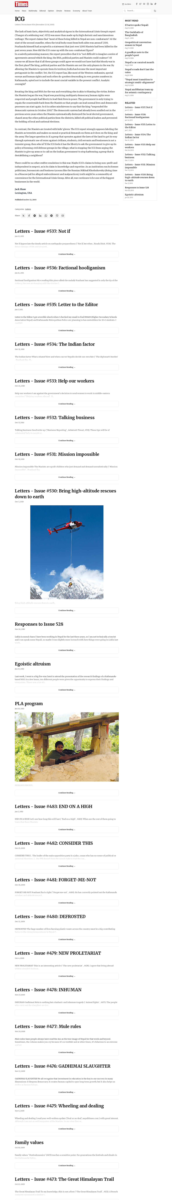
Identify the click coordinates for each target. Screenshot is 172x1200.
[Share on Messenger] (34, 215)
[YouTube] (144, 4)
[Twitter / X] (140, 4)
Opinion (51, 11)
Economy (76, 11)
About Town (87, 11)
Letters (28, 209)
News (24, 11)
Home (17, 11)
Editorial (42, 11)
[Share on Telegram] (51, 215)
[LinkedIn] (151, 4)
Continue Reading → (66, 254)
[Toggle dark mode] (155, 11)
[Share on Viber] (57, 215)
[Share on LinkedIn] (40, 215)
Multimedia (33, 11)
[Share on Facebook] (29, 215)
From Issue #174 (38, 25)
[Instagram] (148, 4)
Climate (59, 11)
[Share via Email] (62, 215)
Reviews (67, 11)
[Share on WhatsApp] (46, 215)
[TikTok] (155, 4)
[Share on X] (23, 215)
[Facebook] (136, 4)
